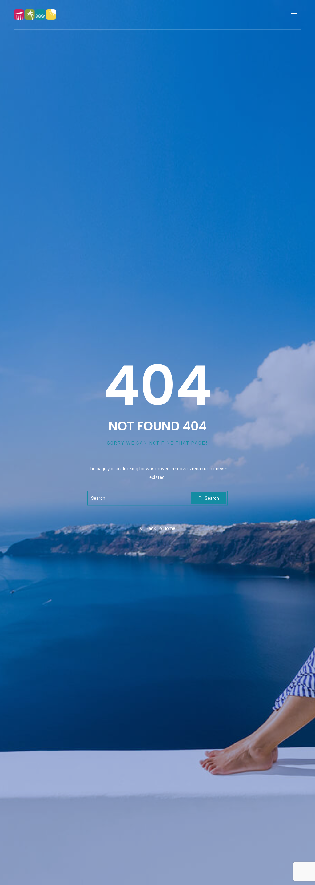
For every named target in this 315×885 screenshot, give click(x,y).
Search (211, 498)
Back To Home (159, 528)
